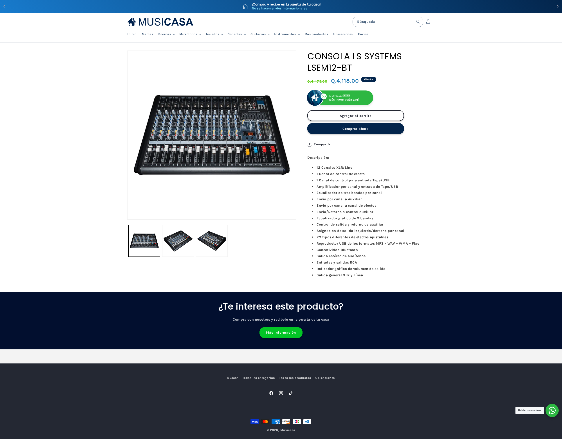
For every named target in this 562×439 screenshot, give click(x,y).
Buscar (232, 378)
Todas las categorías (258, 378)
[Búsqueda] (418, 22)
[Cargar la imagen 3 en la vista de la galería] (212, 241)
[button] (166, 34)
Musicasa (287, 430)
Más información (281, 332)
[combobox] (388, 22)
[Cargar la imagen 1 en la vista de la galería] (144, 241)
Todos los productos (295, 378)
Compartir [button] (322, 144)
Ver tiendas (305, 6)
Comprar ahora (355, 129)
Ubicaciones (325, 378)
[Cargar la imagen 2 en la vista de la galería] (178, 241)
